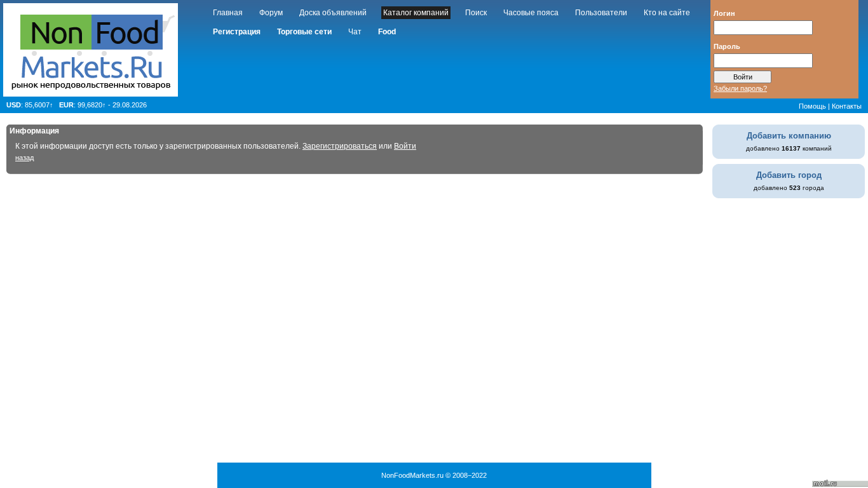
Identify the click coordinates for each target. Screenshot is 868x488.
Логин (724, 13)
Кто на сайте (667, 12)
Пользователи (601, 12)
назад (24, 157)
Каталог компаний (416, 12)
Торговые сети (304, 31)
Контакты (847, 106)
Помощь (812, 106)
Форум (271, 12)
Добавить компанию (789, 135)
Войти (405, 146)
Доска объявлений (333, 12)
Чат (355, 31)
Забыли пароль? (740, 88)
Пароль (727, 46)
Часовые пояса (531, 12)
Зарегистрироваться (339, 146)
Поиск (476, 12)
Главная (228, 12)
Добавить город (789, 175)
